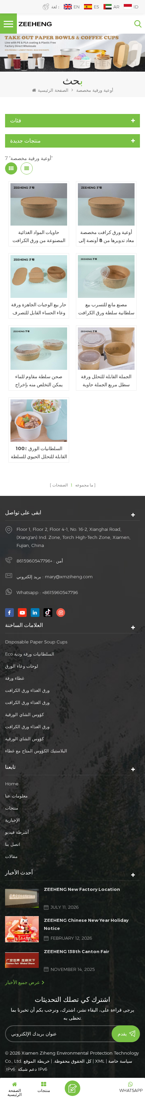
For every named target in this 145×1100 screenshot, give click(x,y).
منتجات (11, 808)
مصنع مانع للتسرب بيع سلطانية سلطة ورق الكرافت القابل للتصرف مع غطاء (106, 309)
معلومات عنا (16, 795)
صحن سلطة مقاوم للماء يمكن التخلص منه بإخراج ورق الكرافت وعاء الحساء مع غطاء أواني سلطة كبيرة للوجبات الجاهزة (39, 381)
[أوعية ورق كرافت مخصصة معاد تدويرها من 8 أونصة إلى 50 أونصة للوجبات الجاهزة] (106, 204)
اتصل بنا (12, 844)
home (12, 783)
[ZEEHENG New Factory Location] (22, 898)
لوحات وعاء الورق (21, 666)
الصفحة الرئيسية (53, 90)
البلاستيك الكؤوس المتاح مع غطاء (36, 750)
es (96, 6)
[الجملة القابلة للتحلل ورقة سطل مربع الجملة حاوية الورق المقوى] (106, 348)
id (136, 6)
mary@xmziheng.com (69, 576)
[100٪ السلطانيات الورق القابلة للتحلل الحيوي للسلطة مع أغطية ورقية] (38, 420)
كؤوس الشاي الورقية (24, 714)
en (77, 6)
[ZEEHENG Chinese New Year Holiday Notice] (22, 929)
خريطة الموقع (37, 1061)
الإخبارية (12, 820)
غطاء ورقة (14, 678)
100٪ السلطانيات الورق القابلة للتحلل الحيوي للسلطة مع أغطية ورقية (39, 453)
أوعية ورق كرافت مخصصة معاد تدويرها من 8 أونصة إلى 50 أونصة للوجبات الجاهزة (106, 236)
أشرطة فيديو (17, 832)
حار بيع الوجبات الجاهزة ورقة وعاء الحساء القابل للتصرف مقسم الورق (38, 309)
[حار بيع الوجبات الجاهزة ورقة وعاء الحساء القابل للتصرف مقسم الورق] (38, 276)
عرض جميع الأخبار (22, 982)
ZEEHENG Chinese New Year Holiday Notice (86, 924)
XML (100, 1061)
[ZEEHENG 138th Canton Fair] (22, 960)
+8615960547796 (34, 560)
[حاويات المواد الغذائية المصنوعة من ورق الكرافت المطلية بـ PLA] (38, 204)
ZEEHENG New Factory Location (82, 889)
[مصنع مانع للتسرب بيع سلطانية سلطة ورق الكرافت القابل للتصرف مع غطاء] (106, 276)
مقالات (11, 856)
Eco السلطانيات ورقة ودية (29, 654)
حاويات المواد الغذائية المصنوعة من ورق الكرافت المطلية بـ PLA (38, 236)
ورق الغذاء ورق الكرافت (27, 690)
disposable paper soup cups (36, 641)
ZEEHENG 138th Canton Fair (76, 951)
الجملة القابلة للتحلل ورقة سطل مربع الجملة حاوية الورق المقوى (106, 381)
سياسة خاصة (120, 1061)
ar (116, 6)
